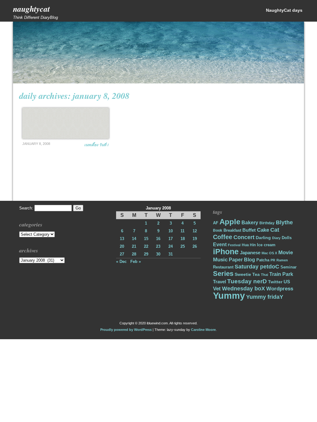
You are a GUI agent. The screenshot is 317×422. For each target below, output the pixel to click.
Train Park (281, 274)
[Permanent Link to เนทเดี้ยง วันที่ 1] (65, 123)
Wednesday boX (243, 288)
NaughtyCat (31, 8)
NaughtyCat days (284, 10)
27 (122, 254)
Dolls (287, 237)
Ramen (282, 260)
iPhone (226, 251)
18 (182, 238)
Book (217, 230)
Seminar (288, 267)
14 (134, 238)
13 (122, 238)
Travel (219, 281)
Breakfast (232, 230)
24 (170, 246)
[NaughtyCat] (158, 82)
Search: (26, 208)
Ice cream (266, 245)
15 (146, 238)
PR (273, 260)
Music (220, 260)
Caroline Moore (203, 329)
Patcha (262, 260)
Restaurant (223, 267)
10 (170, 231)
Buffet (249, 230)
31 (170, 254)
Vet (217, 289)
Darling (263, 237)
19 (195, 238)
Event (220, 244)
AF (215, 223)
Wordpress (279, 289)
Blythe (284, 222)
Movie (285, 252)
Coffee (222, 237)
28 (134, 254)
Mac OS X (269, 253)
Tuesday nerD (247, 281)
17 (170, 238)
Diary (276, 238)
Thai (264, 274)
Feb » (135, 261)
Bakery (249, 222)
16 (158, 238)
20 (122, 246)
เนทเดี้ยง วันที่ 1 (96, 144)
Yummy (229, 295)
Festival (234, 245)
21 (134, 246)
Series (223, 273)
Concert (243, 237)
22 (146, 246)
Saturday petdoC (257, 267)
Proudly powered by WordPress (126, 329)
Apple (229, 222)
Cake (263, 230)
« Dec (121, 261)
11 (182, 231)
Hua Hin (249, 245)
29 (146, 254)
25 (182, 246)
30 (158, 254)
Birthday (267, 223)
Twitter (275, 281)
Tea (256, 274)
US (287, 281)
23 (158, 246)
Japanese (250, 252)
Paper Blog (242, 259)
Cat (274, 229)
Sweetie (243, 274)
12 (195, 231)
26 (195, 246)
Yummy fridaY (264, 296)
